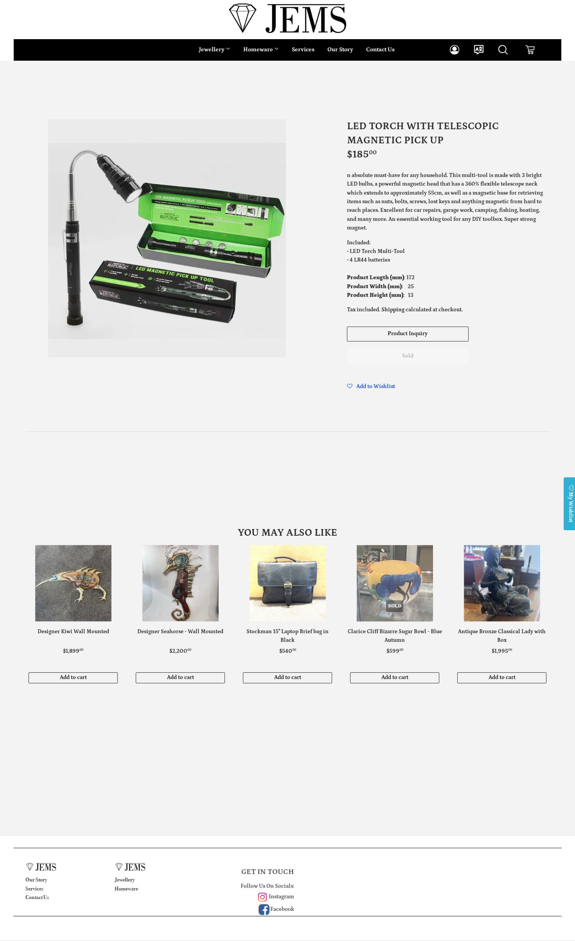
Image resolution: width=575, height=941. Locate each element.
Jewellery (212, 49)
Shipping (392, 310)
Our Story (340, 49)
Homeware (258, 49)
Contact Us (380, 49)
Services (303, 49)
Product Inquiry (408, 334)
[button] (371, 386)
